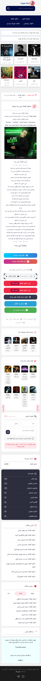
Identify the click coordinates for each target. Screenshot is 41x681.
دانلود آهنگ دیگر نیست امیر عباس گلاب (23, 572)
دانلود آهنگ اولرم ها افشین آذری (25, 535)
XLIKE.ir (20, 660)
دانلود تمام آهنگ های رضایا (19, 297)
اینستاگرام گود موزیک (19, 261)
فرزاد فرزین (33, 497)
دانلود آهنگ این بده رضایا (21, 106)
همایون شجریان (32, 488)
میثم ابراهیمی (33, 516)
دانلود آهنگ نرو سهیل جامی (26, 530)
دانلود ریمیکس (28, 23)
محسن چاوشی (32, 483)
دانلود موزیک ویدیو (13, 23)
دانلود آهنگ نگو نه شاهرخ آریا (26, 576)
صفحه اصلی (26, 19)
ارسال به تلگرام (19, 304)
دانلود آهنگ (14, 19)
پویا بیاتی (34, 479)
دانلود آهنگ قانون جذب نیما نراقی (25, 619)
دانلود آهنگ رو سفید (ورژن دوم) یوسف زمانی (21, 554)
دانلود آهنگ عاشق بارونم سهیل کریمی (24, 603)
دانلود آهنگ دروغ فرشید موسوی (26, 611)
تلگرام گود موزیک (19, 255)
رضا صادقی (33, 507)
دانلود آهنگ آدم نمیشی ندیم (26, 540)
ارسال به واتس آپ (19, 310)
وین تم (18, 671)
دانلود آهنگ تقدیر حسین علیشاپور (24, 549)
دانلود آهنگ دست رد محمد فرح (25, 559)
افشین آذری (33, 502)
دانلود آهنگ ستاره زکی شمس (26, 545)
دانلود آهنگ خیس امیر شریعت (27, 623)
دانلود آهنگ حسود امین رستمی (26, 607)
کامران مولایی (32, 511)
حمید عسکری (33, 493)
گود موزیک (27, 3)
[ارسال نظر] (8, 432)
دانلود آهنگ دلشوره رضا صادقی (26, 599)
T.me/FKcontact (20, 647)
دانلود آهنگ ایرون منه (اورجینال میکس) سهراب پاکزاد (20, 565)
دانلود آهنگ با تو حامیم (29, 615)
